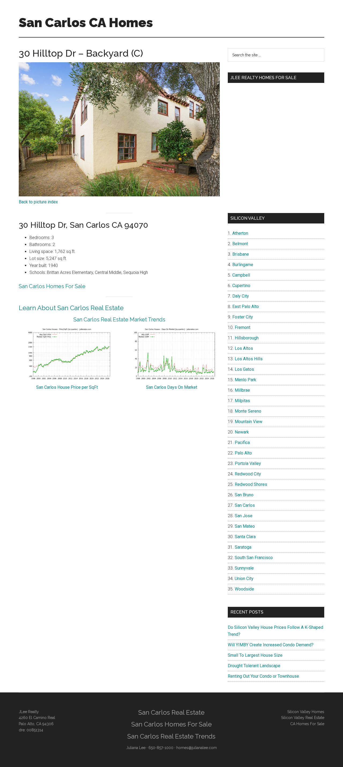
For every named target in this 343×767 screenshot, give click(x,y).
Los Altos (244, 348)
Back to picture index (38, 201)
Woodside (244, 589)
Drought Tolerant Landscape (254, 665)
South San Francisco (254, 557)
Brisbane (240, 254)
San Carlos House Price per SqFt (67, 387)
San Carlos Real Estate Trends (171, 736)
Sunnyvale (244, 568)
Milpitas (242, 400)
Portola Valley (248, 463)
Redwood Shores (251, 484)
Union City (244, 578)
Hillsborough (247, 337)
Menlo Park (245, 379)
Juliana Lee (136, 748)
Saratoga (243, 547)
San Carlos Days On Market (171, 387)
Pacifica (242, 442)
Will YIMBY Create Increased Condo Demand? (271, 644)
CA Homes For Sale (307, 724)
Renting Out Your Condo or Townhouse (263, 676)
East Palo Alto (245, 306)
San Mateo (245, 526)
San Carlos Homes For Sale (52, 286)
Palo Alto (243, 453)
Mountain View (248, 421)
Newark (242, 432)
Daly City (240, 296)
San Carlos (245, 505)
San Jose (243, 515)
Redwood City (248, 473)
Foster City (242, 317)
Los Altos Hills (249, 358)
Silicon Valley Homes (305, 712)
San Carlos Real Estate (171, 712)
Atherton (240, 233)
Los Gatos (244, 369)
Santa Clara (245, 536)
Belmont (240, 243)
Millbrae (242, 390)
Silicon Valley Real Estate (302, 717)
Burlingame (242, 264)
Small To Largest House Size (255, 655)
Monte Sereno (248, 411)
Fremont (242, 327)
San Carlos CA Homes (86, 22)
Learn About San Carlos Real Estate (71, 308)
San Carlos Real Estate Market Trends (119, 319)
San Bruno (244, 494)
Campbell (241, 275)
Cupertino (241, 285)
